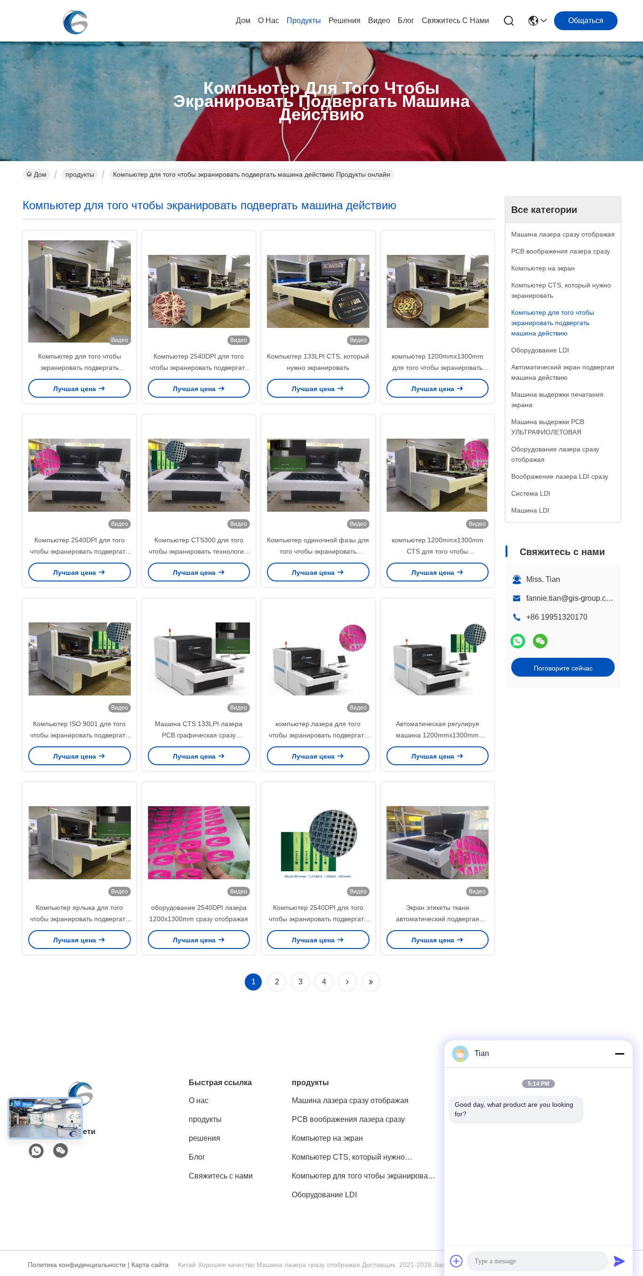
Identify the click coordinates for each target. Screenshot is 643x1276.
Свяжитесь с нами (455, 20)
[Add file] (456, 1261)
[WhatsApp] (517, 641)
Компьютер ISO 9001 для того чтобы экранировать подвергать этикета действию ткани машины (79, 735)
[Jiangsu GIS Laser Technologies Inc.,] (74, 21)
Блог (406, 20)
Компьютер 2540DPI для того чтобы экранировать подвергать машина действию (199, 367)
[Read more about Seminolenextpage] (347, 981)
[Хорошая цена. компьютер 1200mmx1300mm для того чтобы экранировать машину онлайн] (437, 291)
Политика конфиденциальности (77, 1264)
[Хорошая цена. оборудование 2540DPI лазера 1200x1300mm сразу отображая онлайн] (199, 842)
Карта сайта (150, 1264)
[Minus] (619, 1053)
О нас (268, 20)
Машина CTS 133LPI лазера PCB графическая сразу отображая (198, 735)
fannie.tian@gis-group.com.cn (576, 598)
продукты (304, 20)
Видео (379, 20)
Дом (243, 20)
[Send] (619, 1261)
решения (345, 20)
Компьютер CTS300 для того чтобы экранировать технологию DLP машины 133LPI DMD (199, 551)
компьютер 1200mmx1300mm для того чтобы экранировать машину (437, 367)
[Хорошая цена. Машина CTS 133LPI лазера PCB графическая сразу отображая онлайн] (199, 658)
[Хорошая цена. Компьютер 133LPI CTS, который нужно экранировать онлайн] (318, 291)
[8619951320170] (36, 1151)
